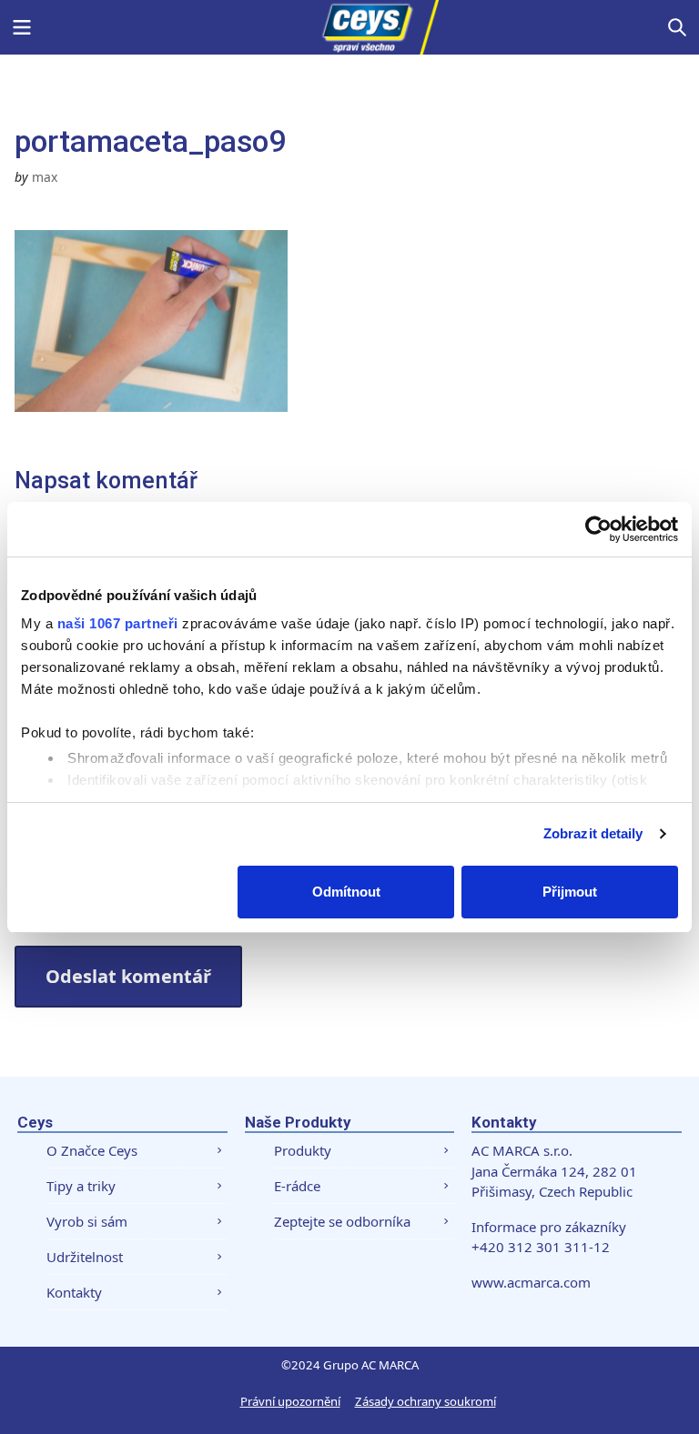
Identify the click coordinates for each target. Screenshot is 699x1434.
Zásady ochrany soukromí (425, 1401)
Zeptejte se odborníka (342, 1221)
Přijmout (569, 891)
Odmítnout (346, 891)
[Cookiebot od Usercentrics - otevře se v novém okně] (598, 529)
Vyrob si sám (86, 1221)
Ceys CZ (349, 27)
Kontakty (74, 1292)
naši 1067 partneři (117, 623)
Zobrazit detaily (593, 833)
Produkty (302, 1150)
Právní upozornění (290, 1401)
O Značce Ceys (91, 1150)
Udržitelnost (84, 1257)
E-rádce (297, 1186)
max (44, 177)
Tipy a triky (81, 1186)
